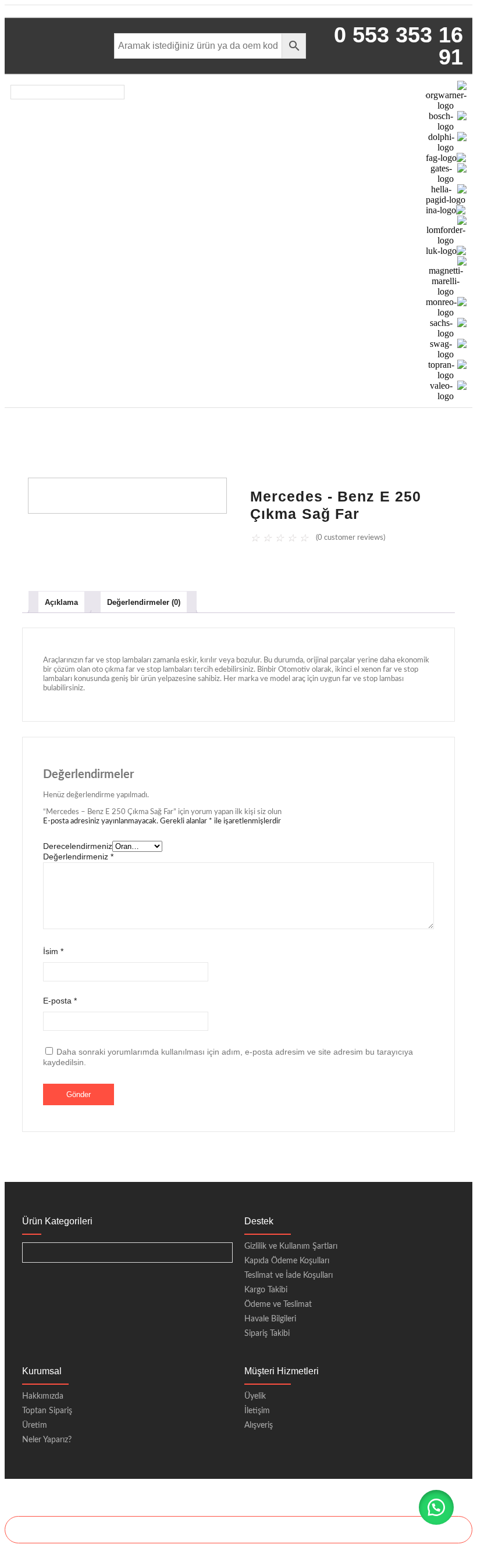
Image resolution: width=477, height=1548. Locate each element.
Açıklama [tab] (61, 602)
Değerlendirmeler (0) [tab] (143, 602)
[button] (436, 1507)
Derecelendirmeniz (77, 846)
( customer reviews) (350, 538)
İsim (53, 951)
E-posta (60, 1000)
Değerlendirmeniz (78, 856)
